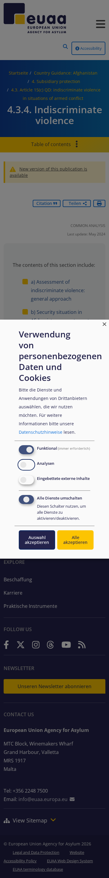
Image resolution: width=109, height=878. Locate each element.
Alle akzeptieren (75, 540)
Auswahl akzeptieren (37, 540)
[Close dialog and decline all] (104, 323)
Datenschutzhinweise (40, 432)
